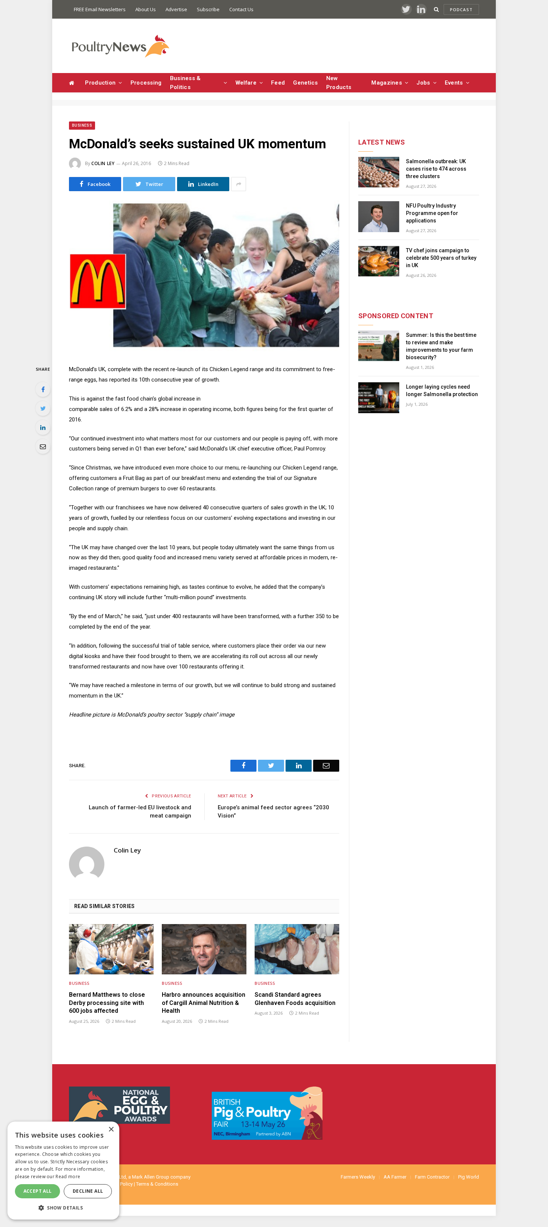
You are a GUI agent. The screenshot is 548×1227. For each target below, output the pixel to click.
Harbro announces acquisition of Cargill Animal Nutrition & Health (203, 1003)
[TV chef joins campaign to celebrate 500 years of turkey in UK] (378, 261)
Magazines (386, 82)
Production (100, 82)
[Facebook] (42, 389)
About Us (145, 9)
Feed (278, 82)
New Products (338, 83)
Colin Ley (102, 163)
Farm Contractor (432, 1177)
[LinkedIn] (42, 427)
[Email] (42, 446)
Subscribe (208, 9)
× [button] (111, 1129)
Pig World (468, 1177)
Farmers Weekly (358, 1177)
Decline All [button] (88, 1191)
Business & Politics (185, 83)
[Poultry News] (120, 46)
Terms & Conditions (157, 1184)
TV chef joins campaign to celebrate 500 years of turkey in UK (441, 257)
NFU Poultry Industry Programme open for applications (432, 213)
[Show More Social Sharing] (238, 184)
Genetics (305, 82)
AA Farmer (395, 1177)
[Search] (436, 9)
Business (82, 125)
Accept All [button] (37, 1191)
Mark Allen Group (150, 1177)
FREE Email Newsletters (100, 9)
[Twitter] (42, 408)
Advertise (176, 9)
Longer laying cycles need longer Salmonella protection (442, 390)
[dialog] (63, 1171)
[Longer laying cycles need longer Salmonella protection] (378, 397)
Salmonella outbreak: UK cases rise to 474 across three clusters (436, 168)
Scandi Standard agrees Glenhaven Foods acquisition (295, 998)
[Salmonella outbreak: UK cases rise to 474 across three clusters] (378, 172)
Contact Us (241, 9)
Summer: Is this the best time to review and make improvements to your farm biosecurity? (441, 346)
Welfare (246, 82)
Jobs (423, 82)
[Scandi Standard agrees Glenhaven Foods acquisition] (297, 949)
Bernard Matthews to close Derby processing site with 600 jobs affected (107, 1003)
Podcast (461, 9)
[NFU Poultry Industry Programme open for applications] (378, 216)
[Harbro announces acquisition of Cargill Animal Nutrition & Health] (204, 949)
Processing (146, 82)
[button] (63, 1207)
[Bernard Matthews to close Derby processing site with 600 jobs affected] (111, 949)
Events (454, 82)
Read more (68, 1176)
